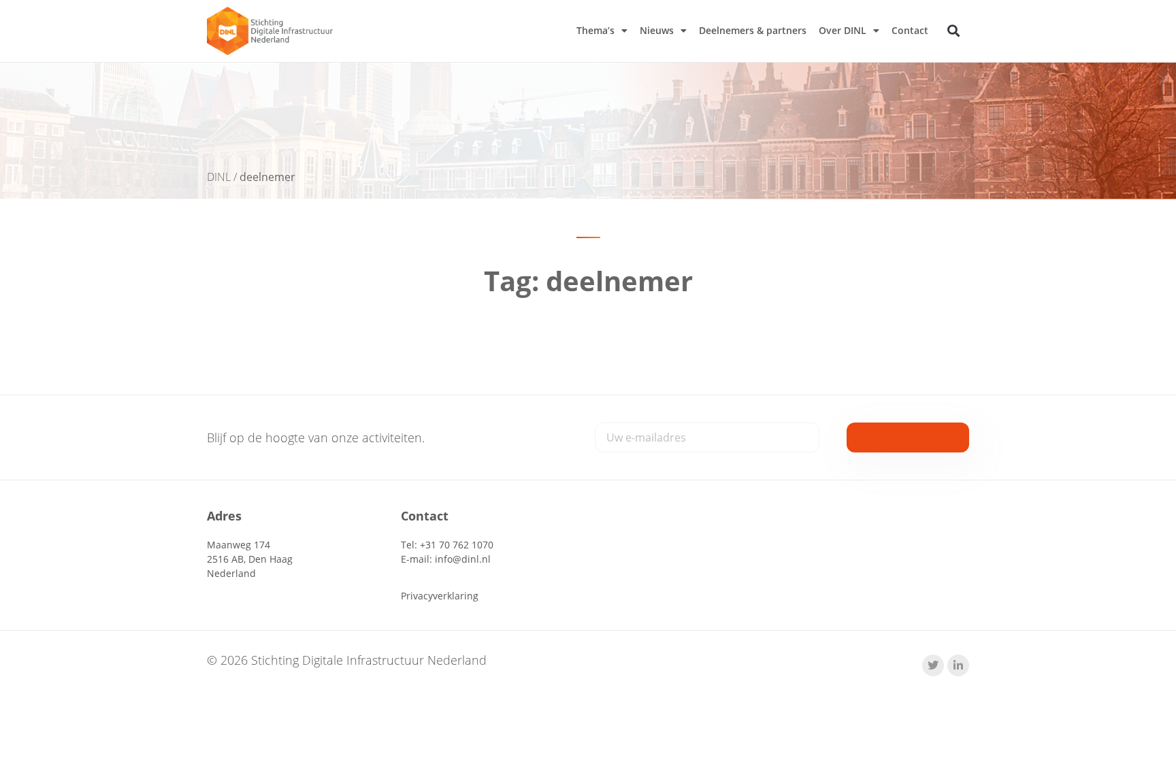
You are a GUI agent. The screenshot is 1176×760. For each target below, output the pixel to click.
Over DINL (842, 30)
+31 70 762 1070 (456, 544)
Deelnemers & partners (752, 30)
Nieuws (657, 30)
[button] (954, 31)
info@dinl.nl (463, 558)
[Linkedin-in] (958, 665)
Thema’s (595, 30)
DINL (219, 176)
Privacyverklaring (439, 595)
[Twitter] (933, 665)
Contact (910, 30)
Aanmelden (908, 437)
